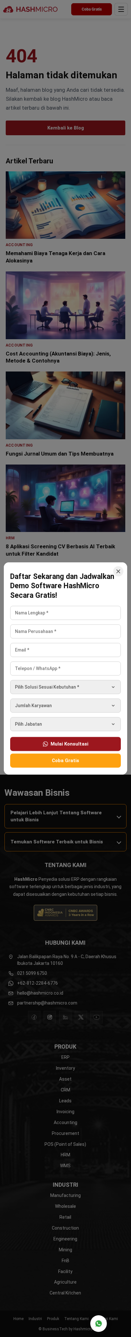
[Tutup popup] (118, 571)
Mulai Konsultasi (69, 744)
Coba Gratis (65, 760)
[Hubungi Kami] (98, 1323)
